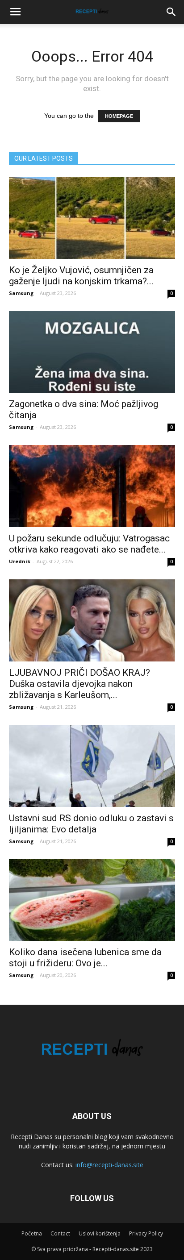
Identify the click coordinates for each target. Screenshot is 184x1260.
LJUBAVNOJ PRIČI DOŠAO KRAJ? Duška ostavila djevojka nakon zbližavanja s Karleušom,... (79, 683)
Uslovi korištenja (100, 1233)
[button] (171, 12)
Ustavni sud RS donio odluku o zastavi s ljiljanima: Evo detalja (91, 824)
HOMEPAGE (119, 116)
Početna (31, 1233)
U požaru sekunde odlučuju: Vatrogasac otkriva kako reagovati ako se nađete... (89, 544)
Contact (60, 1233)
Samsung (21, 293)
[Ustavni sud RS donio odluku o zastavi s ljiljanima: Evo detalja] (92, 766)
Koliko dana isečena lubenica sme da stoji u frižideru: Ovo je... (85, 958)
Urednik (19, 561)
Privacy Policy (146, 1233)
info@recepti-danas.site (109, 1164)
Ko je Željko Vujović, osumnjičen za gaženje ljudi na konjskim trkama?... (81, 276)
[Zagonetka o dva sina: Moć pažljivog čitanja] (92, 352)
